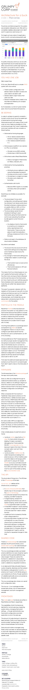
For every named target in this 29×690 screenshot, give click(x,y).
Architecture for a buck (14, 15)
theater (4, 667)
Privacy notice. (5, 688)
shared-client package (7, 545)
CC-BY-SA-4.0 (13, 684)
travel (8, 667)
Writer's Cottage (6, 654)
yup (25, 570)
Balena (14, 327)
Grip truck (4, 647)
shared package (11, 542)
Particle (10, 308)
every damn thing (7, 670)
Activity (13, 437)
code (3, 663)
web (12, 600)
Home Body (5, 656)
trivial (5, 504)
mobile (6, 600)
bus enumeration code (13, 470)
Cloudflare (16, 686)
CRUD (25, 84)
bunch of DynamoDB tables (13, 489)
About (3, 645)
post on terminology (12, 493)
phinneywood (13, 665)
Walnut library (6, 658)
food (8, 665)
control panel (5, 301)
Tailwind (10, 686)
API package (8, 480)
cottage (7, 663)
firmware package (21, 373)
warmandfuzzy (15, 18)
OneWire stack (18, 453)
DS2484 (6, 463)
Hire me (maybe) (6, 649)
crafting (12, 663)
